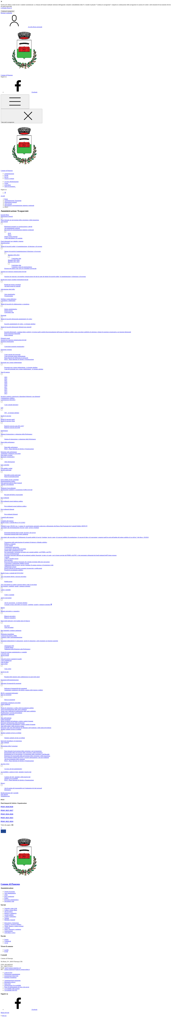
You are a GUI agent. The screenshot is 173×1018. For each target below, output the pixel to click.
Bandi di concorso (6, 416)
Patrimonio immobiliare (7, 634)
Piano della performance (8, 442)
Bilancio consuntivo (10, 618)
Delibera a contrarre (10, 544)
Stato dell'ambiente (6, 718)
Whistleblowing (5, 796)
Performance (4, 430)
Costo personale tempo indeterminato (14, 356)
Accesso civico (5, 764)
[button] (9, 173)
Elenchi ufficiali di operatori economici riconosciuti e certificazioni (23, 568)
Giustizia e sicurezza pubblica (12, 924)
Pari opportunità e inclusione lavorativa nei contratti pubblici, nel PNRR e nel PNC (27, 552)
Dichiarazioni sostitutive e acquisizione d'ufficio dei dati (16, 489)
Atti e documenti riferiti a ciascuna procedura (13, 576)
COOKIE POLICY (6, 8)
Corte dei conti (5, 654)
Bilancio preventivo (9, 616)
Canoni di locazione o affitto (9, 635)
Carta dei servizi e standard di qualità (11, 659)
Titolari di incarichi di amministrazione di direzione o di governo (22, 251)
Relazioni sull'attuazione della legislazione (13, 723)
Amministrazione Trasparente (13, 200)
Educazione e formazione (11, 923)
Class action (4, 664)
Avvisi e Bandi (8, 545)
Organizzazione (5, 243)
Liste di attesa (4, 662)
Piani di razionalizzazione (11, 476)
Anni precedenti (8, 627)
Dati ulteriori (4, 794)
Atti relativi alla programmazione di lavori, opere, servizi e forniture (20, 527)
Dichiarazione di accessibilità (12, 985)
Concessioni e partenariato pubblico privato (16, 563)
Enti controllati (5, 465)
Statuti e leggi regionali (10, 236)
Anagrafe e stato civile (10, 908)
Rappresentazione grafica (8, 481)
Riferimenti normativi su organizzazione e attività (18, 226)
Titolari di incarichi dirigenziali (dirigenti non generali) (16, 327)
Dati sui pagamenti (6, 694)
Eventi (6, 951)
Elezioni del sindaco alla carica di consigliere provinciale (20, 268)
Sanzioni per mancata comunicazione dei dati (13, 271)
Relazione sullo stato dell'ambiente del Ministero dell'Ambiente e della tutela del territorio (26, 727)
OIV (2, 408)
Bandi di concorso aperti (8, 419)
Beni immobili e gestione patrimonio (11, 630)
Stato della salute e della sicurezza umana (12, 726)
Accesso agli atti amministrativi (13, 769)
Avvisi (6, 943)
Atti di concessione (6, 598)
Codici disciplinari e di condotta (13, 238)
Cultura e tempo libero (10, 910)
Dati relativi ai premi (6, 455)
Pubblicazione (8, 581)
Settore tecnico (8, 310)
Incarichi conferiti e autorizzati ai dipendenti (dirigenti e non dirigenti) (20, 396)
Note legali (7, 984)
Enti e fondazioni (9, 896)
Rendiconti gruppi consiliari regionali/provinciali (14, 279)
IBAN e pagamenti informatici (9, 693)
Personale (3, 315)
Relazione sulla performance (9, 452)
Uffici (6, 895)
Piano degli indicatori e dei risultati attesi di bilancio (15, 621)
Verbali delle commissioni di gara (13, 550)
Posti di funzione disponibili (12, 333)
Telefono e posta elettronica (8, 299)
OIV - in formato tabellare (11, 413)
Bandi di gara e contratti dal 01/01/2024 (12, 573)
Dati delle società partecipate (12, 475)
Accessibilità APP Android (11, 988)
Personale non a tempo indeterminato (11, 362)
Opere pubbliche (5, 704)
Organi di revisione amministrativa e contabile (14, 652)
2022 (5, 379)
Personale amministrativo (11, 899)
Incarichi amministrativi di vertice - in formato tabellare (19, 324)
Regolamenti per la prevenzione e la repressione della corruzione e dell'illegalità (26, 754)
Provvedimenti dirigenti (7, 509)
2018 (5, 385)
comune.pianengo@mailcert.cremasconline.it (17, 969)
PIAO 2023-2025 (7, 818)
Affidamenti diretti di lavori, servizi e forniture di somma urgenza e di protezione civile (28, 565)
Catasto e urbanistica (10, 916)
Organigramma (8, 296)
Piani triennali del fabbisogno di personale (16, 358)
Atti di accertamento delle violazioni (14, 759)
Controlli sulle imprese (7, 517)
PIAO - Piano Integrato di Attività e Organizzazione (19, 359)
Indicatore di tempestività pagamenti (11, 683)
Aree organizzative (9, 294)
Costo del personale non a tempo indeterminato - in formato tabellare (23, 369)
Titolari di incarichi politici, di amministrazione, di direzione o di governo (21, 246)
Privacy (3, 783)
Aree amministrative (10, 893)
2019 (5, 383)
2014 (5, 392)
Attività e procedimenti (7, 484)
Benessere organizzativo (8, 457)
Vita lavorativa (8, 911)
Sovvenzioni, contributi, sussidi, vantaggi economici (15, 586)
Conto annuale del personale (12, 354)
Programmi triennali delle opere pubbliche (16, 534)
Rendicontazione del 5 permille (9, 793)
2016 (5, 388)
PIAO (9, 235)
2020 (5, 382)
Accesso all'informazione (11, 181)
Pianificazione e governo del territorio (11, 713)
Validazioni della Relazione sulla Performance (17, 649)
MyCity (4, 1015)
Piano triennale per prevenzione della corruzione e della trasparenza (20, 220)
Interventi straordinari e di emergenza (11, 741)
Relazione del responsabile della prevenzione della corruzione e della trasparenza (27, 756)
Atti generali (8, 204)
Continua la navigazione (7, 11)
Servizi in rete (5, 672)
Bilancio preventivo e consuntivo (10, 611)
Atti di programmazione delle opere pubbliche (14, 709)
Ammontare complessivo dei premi (11, 453)
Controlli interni (8, 647)
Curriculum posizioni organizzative (14, 346)
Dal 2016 (7, 626)
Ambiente (7, 928)
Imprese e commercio (10, 913)
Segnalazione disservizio (11, 976)
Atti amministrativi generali (12, 228)
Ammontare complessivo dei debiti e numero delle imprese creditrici (23, 690)
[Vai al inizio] (1, 828)
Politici (6, 898)
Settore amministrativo (10, 309)
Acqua (6, 183)
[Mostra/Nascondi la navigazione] (15, 101)
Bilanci (3, 607)
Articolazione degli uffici (8, 289)
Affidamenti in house (10, 566)
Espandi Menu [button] (5, 215)
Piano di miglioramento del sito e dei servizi (16, 987)
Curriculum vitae (16, 258)
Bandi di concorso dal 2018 (12, 427)
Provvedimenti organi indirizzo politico (12, 501)
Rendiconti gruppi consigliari (12, 284)
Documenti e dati (9, 901)
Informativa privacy (9, 982)
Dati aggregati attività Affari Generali (11, 483)
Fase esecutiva (8, 560)
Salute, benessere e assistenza (12, 929)
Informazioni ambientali (7, 714)
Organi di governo (9, 891)
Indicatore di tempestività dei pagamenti (15, 688)
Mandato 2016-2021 (14, 255)
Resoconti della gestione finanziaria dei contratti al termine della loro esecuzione (27, 562)
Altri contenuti (5, 742)
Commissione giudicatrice (11, 547)
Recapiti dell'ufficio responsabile (13, 494)
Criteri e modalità (6, 590)
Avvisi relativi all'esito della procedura (15, 549)
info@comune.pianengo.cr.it (13, 968)
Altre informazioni (9, 462)
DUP (9, 233)
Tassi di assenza (5, 372)
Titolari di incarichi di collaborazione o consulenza (15, 304)
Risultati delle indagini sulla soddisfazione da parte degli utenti (22, 677)
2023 (5, 377)
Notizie (6, 939)
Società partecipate (6, 470)
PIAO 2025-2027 (7, 810)
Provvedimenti (5, 498)
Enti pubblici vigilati (6, 468)
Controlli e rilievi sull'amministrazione (11, 637)
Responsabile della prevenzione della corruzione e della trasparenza (23, 752)
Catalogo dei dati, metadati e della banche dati (17, 777)
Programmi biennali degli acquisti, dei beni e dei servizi (20, 532)
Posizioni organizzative (7, 341)
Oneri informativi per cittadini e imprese (12, 241)
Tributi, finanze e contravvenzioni (13, 926)
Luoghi (6, 950)
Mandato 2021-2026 (14, 260)
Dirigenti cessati (5, 338)
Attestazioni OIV (9, 646)
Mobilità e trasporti (9, 920)
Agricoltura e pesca (9, 932)
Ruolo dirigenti (8, 335)
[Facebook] (5, 193)
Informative (7, 790)
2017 (5, 387)
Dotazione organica (6, 349)
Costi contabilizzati (6, 660)
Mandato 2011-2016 (13, 261)
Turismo (6, 918)
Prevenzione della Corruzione (9, 746)
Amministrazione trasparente (12, 980)
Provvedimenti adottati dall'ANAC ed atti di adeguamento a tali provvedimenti (26, 757)
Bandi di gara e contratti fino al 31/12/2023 (13, 522)
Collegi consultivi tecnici (11, 558)
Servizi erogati (5, 655)
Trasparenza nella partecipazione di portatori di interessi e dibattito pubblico (25, 542)
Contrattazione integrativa (8, 400)
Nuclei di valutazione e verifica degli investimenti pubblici (17, 708)
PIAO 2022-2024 (7, 821)
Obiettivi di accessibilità (11, 778)
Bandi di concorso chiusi (8, 421)
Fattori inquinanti (5, 719)
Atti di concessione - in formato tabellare (15, 603)
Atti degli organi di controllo (12, 286)
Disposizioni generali (11, 202)
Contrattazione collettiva (8, 398)
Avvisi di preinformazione (11, 553)
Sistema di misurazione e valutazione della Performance (16, 434)
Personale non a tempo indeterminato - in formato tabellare (20, 367)
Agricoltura (7, 185)
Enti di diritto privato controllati (10, 479)
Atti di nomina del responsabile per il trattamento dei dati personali (23, 788)
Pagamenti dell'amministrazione (10, 680)
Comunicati (7, 941)
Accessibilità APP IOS (10, 990)
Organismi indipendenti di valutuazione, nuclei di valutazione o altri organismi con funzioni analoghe (29, 641)
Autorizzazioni (8, 931)
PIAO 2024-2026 (7, 814)
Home (6, 199)
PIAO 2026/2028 (7, 807)
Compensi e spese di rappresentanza (22, 267)
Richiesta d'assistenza (10, 977)
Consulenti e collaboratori (8, 300)
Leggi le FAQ (8, 972)
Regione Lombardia (6, 13)
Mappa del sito (5, 1012)
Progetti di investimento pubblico (13, 570)
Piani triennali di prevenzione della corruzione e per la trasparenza (23, 751)
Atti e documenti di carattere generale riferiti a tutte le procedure (19, 584)
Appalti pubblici (9, 915)
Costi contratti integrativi (11, 405)
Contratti (6, 557)
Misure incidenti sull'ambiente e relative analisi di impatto (17, 721)
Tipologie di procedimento (8, 488)
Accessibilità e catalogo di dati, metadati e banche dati (16, 772)
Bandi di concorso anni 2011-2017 (14, 426)
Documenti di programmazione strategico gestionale (19, 205)
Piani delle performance (11, 447)
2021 (5, 380)
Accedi (3, 196)
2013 (5, 393)
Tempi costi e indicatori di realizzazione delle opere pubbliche (18, 711)
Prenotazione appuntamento (12, 974)
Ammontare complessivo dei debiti (10, 703)
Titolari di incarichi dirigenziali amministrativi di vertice (16, 319)
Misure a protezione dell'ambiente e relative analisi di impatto (18, 724)
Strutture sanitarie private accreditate (11, 729)
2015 (5, 390)
